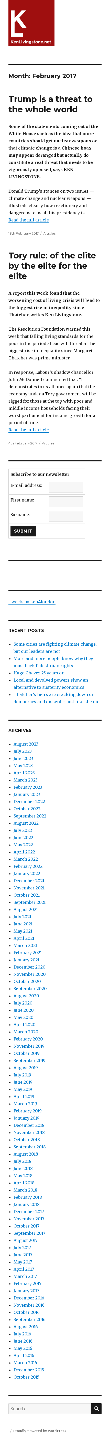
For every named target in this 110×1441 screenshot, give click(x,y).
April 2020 (25, 1024)
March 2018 (25, 1190)
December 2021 (29, 880)
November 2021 (29, 887)
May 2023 (23, 765)
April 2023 (24, 772)
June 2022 (23, 837)
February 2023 (28, 787)
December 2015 (29, 1369)
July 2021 (22, 916)
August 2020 (26, 995)
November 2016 (29, 1305)
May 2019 (23, 1089)
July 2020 (23, 1003)
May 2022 (23, 844)
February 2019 (28, 1110)
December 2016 (29, 1297)
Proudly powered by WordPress (39, 1431)
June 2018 (23, 1168)
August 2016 (26, 1326)
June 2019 (23, 1082)
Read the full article (28, 219)
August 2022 (26, 823)
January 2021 (26, 959)
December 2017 (29, 1211)
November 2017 (29, 1218)
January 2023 (27, 794)
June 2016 (23, 1341)
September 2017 (29, 1233)
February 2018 (28, 1197)
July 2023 (23, 751)
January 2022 (27, 873)
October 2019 (27, 1053)
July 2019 (22, 1074)
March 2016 (25, 1362)
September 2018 (30, 1146)
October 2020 (27, 981)
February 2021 (28, 952)
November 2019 (29, 1046)
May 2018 (23, 1175)
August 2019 (26, 1067)
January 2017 (26, 1290)
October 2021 (27, 895)
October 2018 (27, 1139)
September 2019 (30, 1060)
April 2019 (24, 1096)
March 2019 (25, 1103)
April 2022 (24, 851)
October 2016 (27, 1312)
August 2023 (26, 744)
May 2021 (23, 931)
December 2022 (29, 801)
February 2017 (27, 1283)
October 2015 (26, 1377)
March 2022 (26, 859)
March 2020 (26, 1031)
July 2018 (22, 1161)
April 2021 (24, 938)
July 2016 (22, 1333)
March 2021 (25, 945)
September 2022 (30, 816)
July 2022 (23, 830)
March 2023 (26, 780)
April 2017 (24, 1269)
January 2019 (26, 1118)
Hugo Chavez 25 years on (39, 672)
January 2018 (27, 1204)
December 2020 (30, 967)
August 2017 (26, 1240)
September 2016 (30, 1319)
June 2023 (23, 758)
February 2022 (28, 866)
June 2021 (23, 923)
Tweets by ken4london (32, 601)
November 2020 (30, 974)
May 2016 (23, 1348)
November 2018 (29, 1132)
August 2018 (26, 1154)
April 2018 (24, 1182)
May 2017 (23, 1262)
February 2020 (28, 1039)
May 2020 (24, 1017)
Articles (49, 233)
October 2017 (26, 1226)
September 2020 (30, 988)
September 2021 (30, 902)
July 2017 (22, 1247)
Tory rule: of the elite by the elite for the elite (52, 265)
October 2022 (27, 808)
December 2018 (29, 1125)
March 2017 (25, 1276)
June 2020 (24, 1010)
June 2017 (23, 1254)
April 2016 (24, 1355)
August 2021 (26, 909)
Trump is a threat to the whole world (50, 104)
